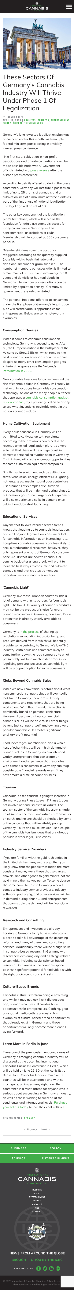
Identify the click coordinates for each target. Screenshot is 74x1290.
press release (39, 170)
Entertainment (60, 120)
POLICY (56, 1148)
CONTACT (37, 1211)
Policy (7, 123)
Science (18, 123)
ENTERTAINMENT (56, 1158)
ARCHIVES (37, 1204)
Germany (29, 1118)
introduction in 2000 (17, 371)
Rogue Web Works (50, 1284)
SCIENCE (19, 1158)
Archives (30, 120)
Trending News (33, 123)
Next (44, 1129)
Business (43, 120)
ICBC (37, 1208)
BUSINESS (18, 1148)
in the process (29, 631)
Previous (32, 1129)
